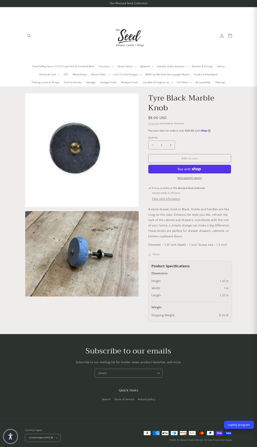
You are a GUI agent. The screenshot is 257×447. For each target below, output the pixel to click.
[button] (29, 36)
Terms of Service (124, 399)
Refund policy (146, 399)
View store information (166, 198)
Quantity (153, 137)
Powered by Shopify (222, 440)
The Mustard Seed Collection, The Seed (195, 440)
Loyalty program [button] (239, 425)
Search (106, 399)
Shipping (153, 123)
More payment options (190, 178)
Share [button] (156, 254)
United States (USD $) (41, 437)
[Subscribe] (158, 373)
